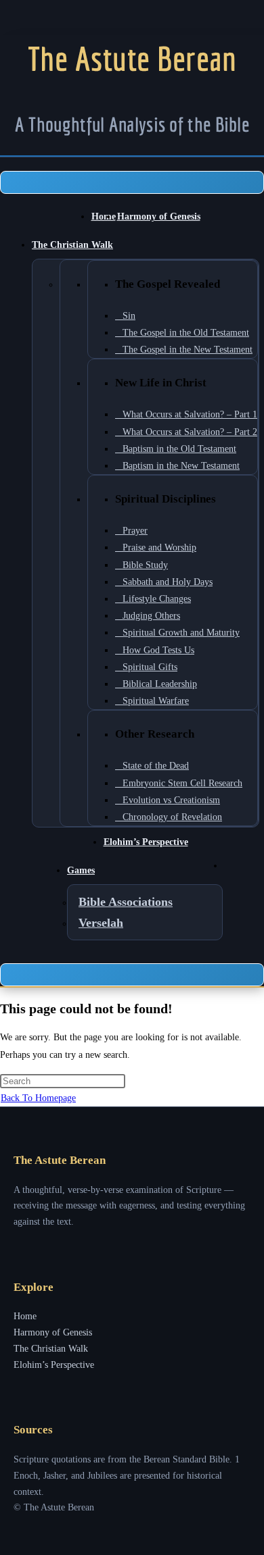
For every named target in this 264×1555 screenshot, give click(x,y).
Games (81, 870)
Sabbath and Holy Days (168, 582)
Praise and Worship (159, 547)
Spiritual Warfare (156, 701)
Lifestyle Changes (157, 599)
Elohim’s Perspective (146, 842)
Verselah (101, 922)
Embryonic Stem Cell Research (182, 783)
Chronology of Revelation (172, 817)
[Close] (132, 974)
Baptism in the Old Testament (179, 449)
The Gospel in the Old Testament (186, 333)
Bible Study (145, 565)
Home (103, 216)
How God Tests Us (158, 650)
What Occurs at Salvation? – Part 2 (190, 432)
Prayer (135, 531)
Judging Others (151, 616)
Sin (129, 316)
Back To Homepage (38, 1098)
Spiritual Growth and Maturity (181, 633)
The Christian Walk (72, 245)
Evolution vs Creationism (171, 800)
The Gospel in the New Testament (187, 350)
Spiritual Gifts (150, 667)
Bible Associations (126, 902)
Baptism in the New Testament (181, 466)
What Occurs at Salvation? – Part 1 (190, 414)
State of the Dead (156, 766)
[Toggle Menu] (132, 182)
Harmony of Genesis (158, 216)
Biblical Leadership (160, 684)
